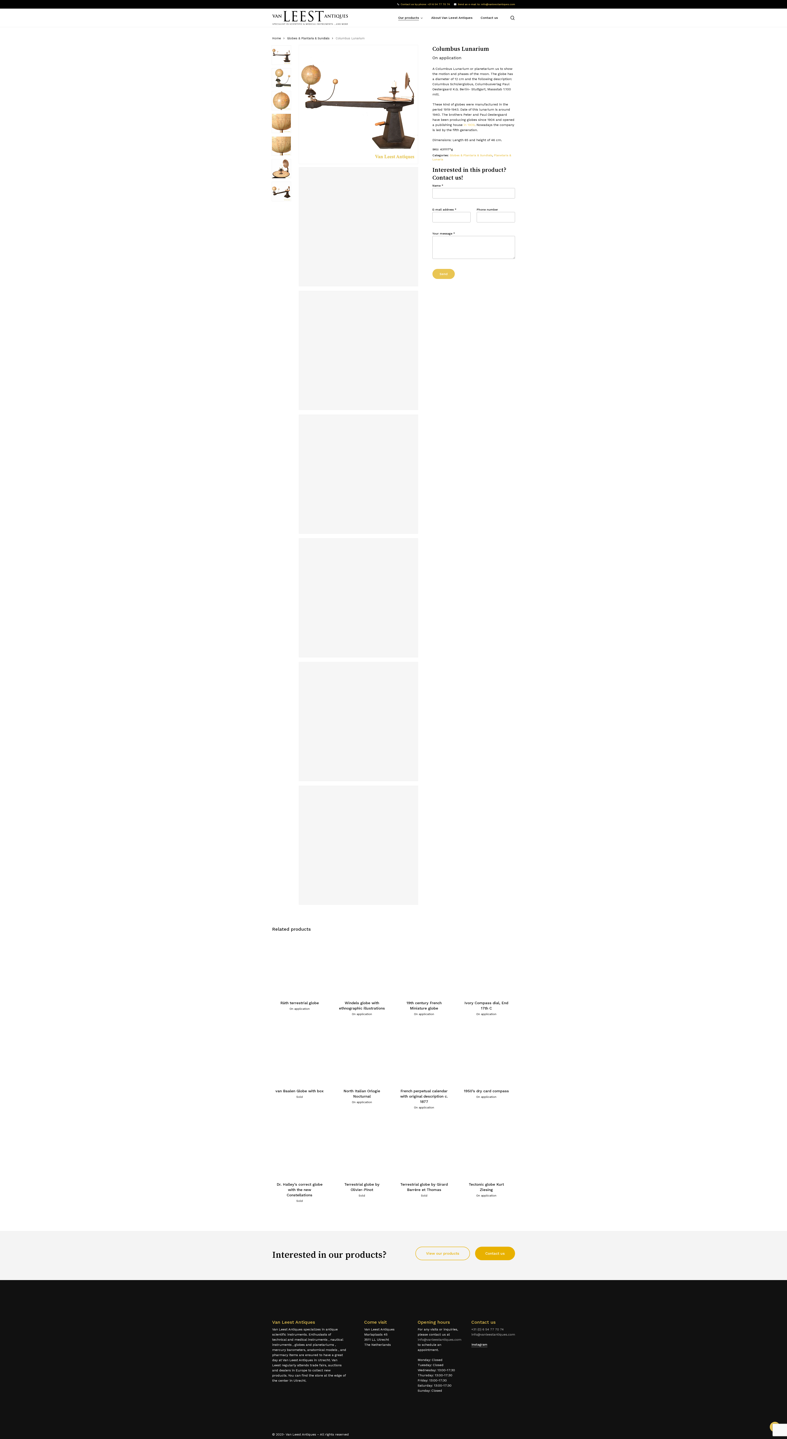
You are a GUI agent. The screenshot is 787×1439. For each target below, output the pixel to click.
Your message (443, 233)
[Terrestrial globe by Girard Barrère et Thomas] (424, 1147)
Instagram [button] (479, 1344)
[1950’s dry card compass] (486, 1053)
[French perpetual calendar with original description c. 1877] (424, 1053)
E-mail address (444, 209)
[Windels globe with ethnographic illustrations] (361, 965)
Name (437, 185)
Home (276, 38)
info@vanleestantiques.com (439, 1340)
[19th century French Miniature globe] (424, 965)
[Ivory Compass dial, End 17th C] (486, 965)
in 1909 (469, 125)
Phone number (487, 209)
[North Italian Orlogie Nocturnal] (361, 1053)
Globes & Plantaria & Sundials (308, 38)
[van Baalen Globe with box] (299, 1053)
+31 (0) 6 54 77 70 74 (487, 1329)
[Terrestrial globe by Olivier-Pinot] (361, 1147)
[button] (442, 1253)
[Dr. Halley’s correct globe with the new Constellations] (299, 1147)
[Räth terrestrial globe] (299, 965)
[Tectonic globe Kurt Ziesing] (486, 1147)
